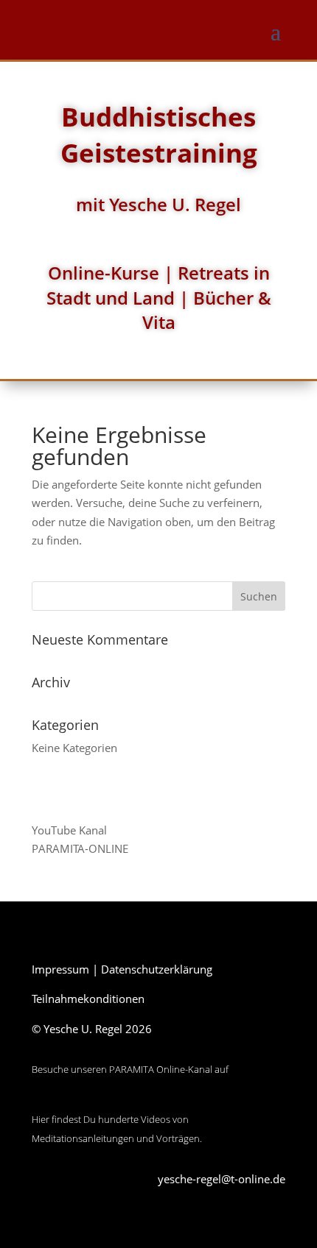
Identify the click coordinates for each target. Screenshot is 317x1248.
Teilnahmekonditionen (88, 998)
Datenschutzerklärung (156, 969)
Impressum (60, 969)
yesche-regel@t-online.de (221, 1178)
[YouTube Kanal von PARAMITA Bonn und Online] (87, 1100)
